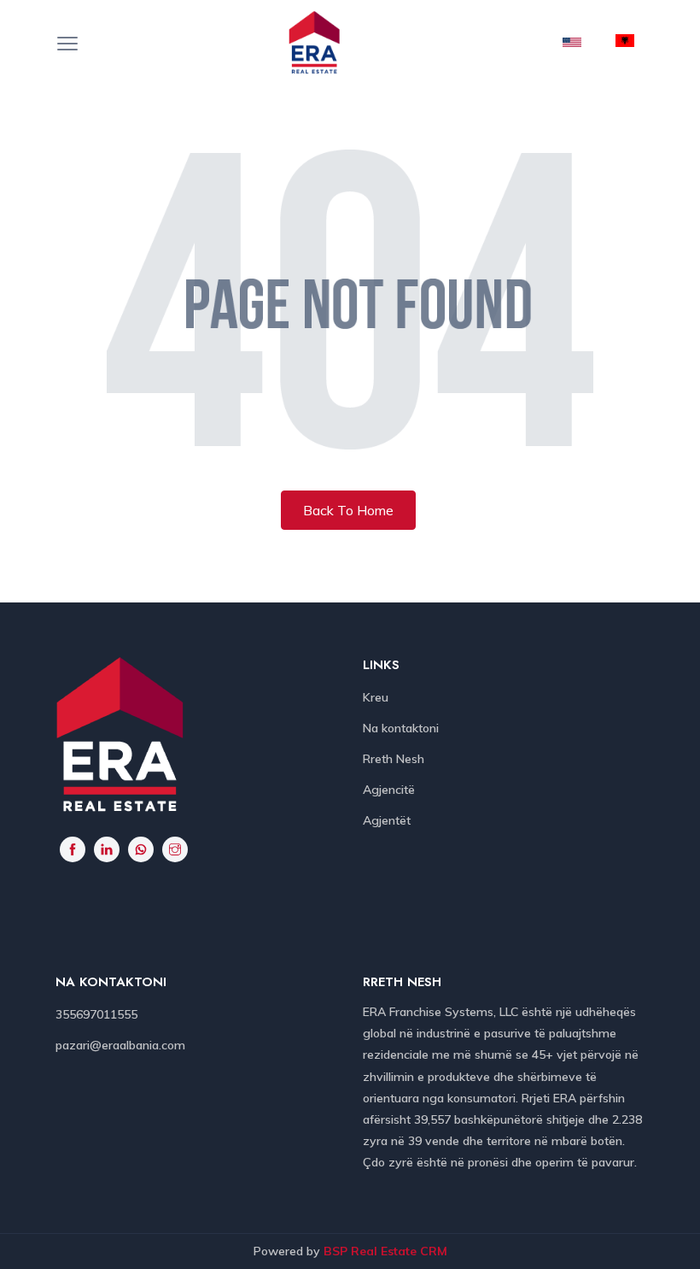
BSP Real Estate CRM (385, 1251)
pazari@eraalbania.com (120, 1045)
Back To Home (348, 510)
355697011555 (96, 1014)
